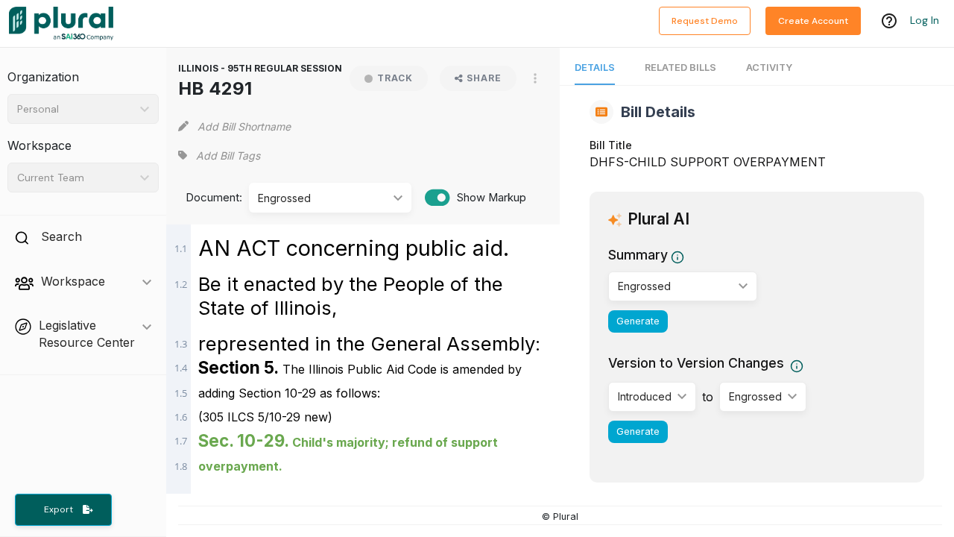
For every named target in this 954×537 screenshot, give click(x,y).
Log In (924, 20)
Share (484, 78)
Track (395, 78)
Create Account (813, 21)
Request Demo (705, 21)
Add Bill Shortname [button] (244, 126)
